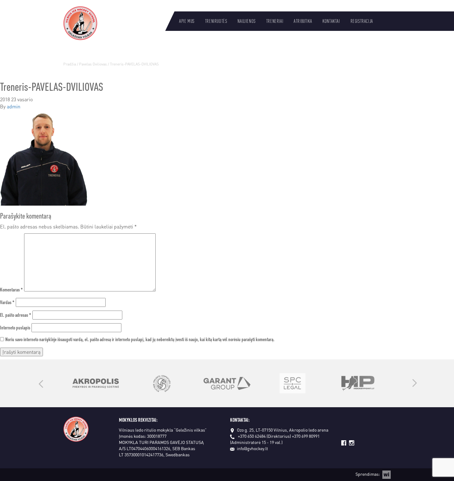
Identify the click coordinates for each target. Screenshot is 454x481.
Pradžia (69, 64)
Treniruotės (216, 21)
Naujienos (246, 21)
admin (13, 106)
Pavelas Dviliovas (93, 64)
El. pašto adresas (15, 315)
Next (414, 383)
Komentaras (11, 289)
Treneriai (274, 21)
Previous (41, 383)
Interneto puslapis (15, 327)
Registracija (362, 21)
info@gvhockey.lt (252, 448)
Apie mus (187, 21)
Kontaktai (331, 21)
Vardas (7, 302)
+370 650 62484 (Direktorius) (264, 436)
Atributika (303, 21)
